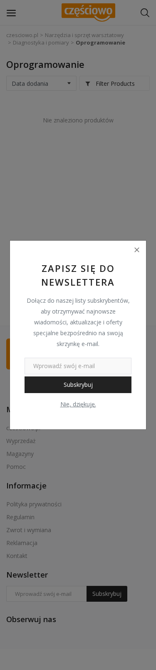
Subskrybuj (78, 385)
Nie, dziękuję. (78, 404)
